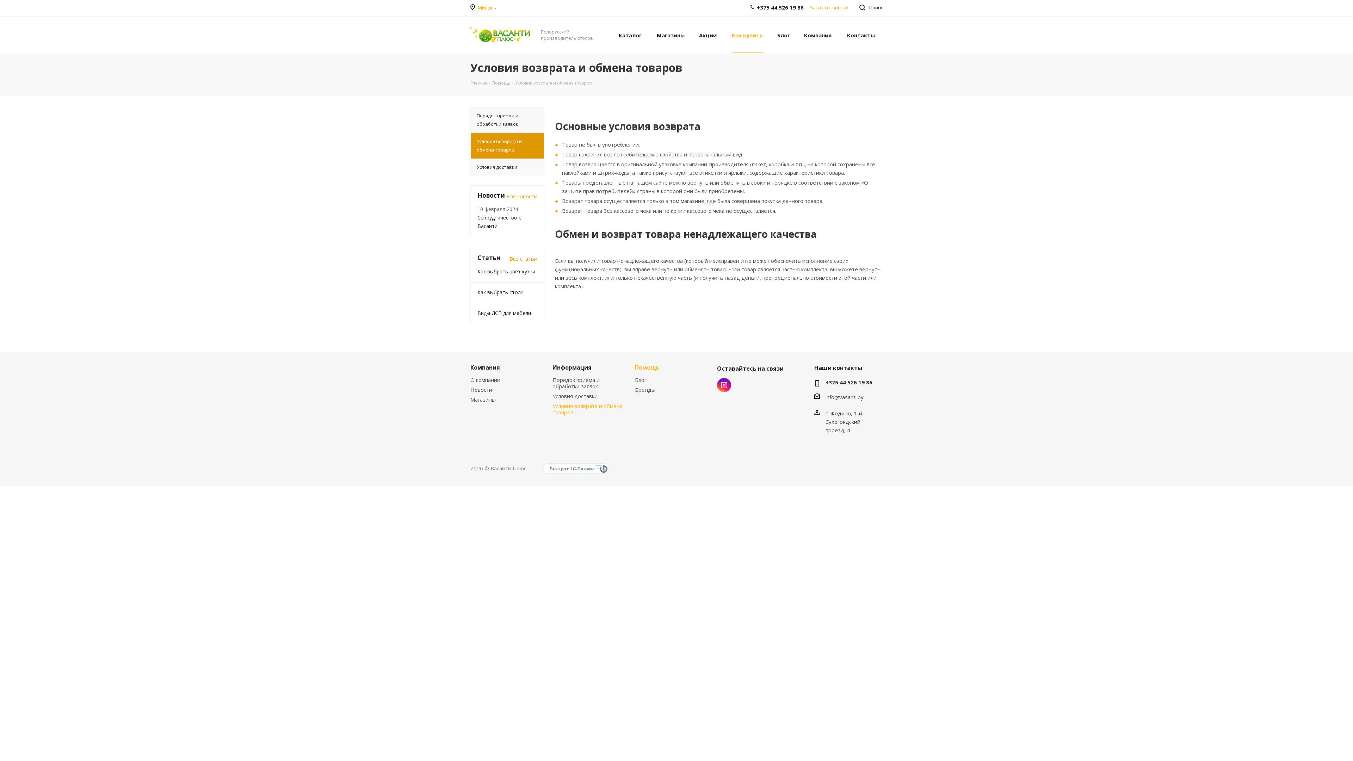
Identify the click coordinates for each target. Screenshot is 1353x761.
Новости (481, 389)
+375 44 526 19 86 (849, 382)
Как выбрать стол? (500, 292)
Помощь (647, 367)
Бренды (645, 389)
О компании (485, 379)
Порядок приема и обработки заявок (576, 383)
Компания (485, 367)
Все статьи (523, 258)
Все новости (521, 196)
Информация (572, 367)
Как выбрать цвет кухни (506, 271)
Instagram (724, 385)
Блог (641, 379)
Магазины (483, 399)
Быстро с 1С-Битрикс (572, 468)
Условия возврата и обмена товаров (587, 409)
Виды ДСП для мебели (504, 313)
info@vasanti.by (845, 397)
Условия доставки (575, 396)
